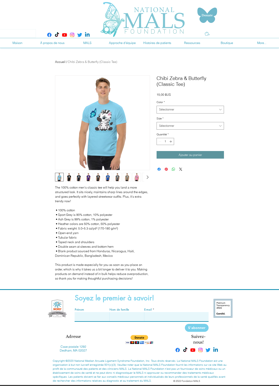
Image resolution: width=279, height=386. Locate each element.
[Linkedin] (87, 35)
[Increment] (171, 141)
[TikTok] (57, 35)
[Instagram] (72, 35)
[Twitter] (80, 35)
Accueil (60, 62)
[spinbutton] (165, 141)
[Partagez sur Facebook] (159, 169)
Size (160, 118)
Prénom (79, 309)
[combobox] (190, 110)
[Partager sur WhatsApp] (173, 169)
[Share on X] (180, 169)
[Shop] (207, 33)
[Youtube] (64, 35)
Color (161, 102)
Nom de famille (119, 309)
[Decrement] (159, 141)
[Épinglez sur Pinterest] (166, 169)
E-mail (148, 309)
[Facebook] (49, 35)
